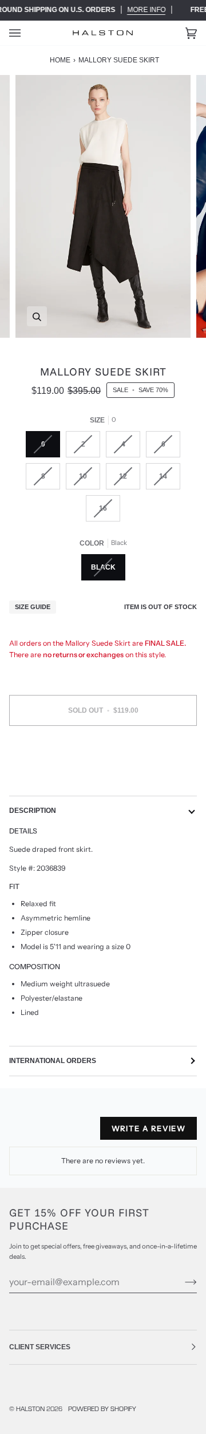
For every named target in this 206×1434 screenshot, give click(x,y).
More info (146, 10)
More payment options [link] (103, 778)
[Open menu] (26, 33)
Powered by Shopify (102, 1408)
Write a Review (148, 1128)
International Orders (52, 1061)
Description (32, 811)
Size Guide (32, 606)
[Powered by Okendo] (38, 1133)
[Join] (182, 1282)
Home (60, 60)
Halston (30, 1408)
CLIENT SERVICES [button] (39, 1347)
